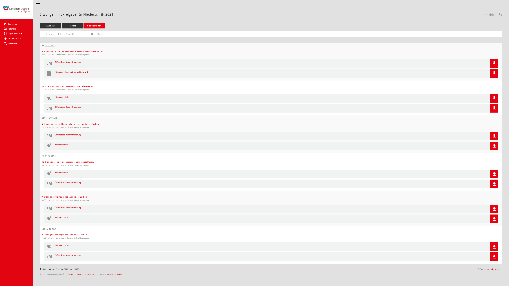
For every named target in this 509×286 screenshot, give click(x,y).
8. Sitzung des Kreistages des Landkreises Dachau (64, 234)
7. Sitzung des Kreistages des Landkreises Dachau (64, 197)
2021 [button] (82, 34)
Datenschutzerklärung (85, 274)
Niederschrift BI (62, 97)
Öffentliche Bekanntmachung (68, 62)
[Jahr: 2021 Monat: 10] (92, 34)
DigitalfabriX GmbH (114, 274)
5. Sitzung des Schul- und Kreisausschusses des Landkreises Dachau (72, 51)
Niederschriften (94, 25)
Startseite (12, 24)
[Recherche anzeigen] (500, 14)
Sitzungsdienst (494, 269)
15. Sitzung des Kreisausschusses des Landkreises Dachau (68, 86)
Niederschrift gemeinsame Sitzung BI (71, 72)
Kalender (12, 29)
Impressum (69, 274)
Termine (72, 25)
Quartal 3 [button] (70, 34)
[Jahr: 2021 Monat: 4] (59, 34)
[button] (16, 33)
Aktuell (100, 34)
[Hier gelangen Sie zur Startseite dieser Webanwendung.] (16, 10)
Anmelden (489, 14)
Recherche (12, 43)
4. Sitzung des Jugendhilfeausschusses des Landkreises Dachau (70, 124)
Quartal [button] (49, 34)
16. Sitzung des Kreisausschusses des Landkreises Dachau (68, 162)
